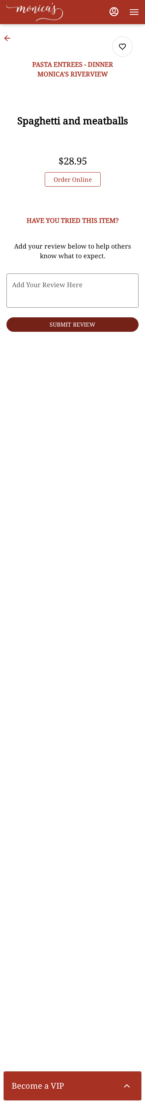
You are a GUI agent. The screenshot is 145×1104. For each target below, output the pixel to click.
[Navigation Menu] (134, 12)
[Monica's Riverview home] (42, 12)
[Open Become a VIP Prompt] (127, 1086)
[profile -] (114, 11)
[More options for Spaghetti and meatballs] (122, 46)
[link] (73, 179)
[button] (9, 38)
